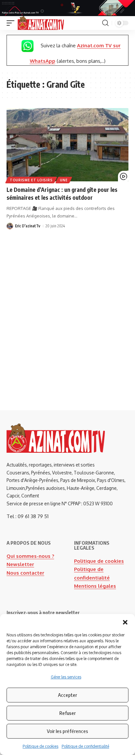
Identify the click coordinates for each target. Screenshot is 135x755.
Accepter (67, 695)
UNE (64, 180)
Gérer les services (66, 677)
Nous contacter (25, 573)
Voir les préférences (67, 731)
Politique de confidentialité (85, 746)
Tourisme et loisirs (31, 180)
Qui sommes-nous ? (30, 556)
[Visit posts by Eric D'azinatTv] (10, 226)
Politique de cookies (40, 746)
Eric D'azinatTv (27, 225)
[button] (125, 622)
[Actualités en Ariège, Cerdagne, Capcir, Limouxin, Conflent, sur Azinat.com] (41, 23)
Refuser (67, 713)
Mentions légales (95, 586)
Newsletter (20, 564)
